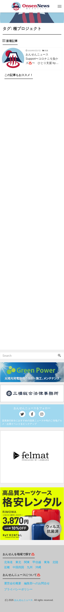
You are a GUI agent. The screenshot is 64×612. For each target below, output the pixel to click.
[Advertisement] (32, 215)
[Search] (59, 356)
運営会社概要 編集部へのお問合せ (27, 583)
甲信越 (37, 562)
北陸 (55, 562)
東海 (47, 562)
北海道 (8, 562)
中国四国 (18, 567)
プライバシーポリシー (18, 589)
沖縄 (38, 567)
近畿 (7, 567)
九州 (30, 567)
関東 (27, 562)
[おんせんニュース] (30, 6)
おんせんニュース (23, 600)
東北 (18, 562)
